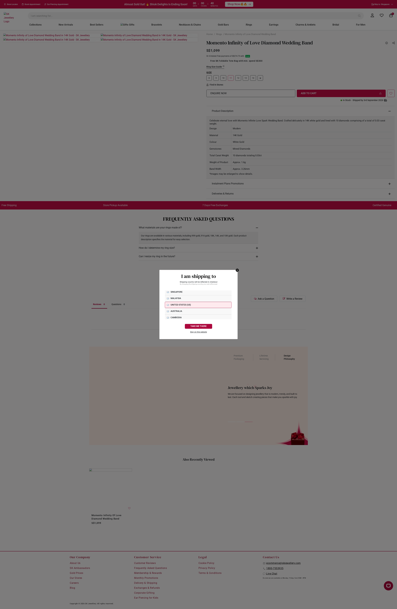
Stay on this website (198, 332)
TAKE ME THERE (198, 326)
